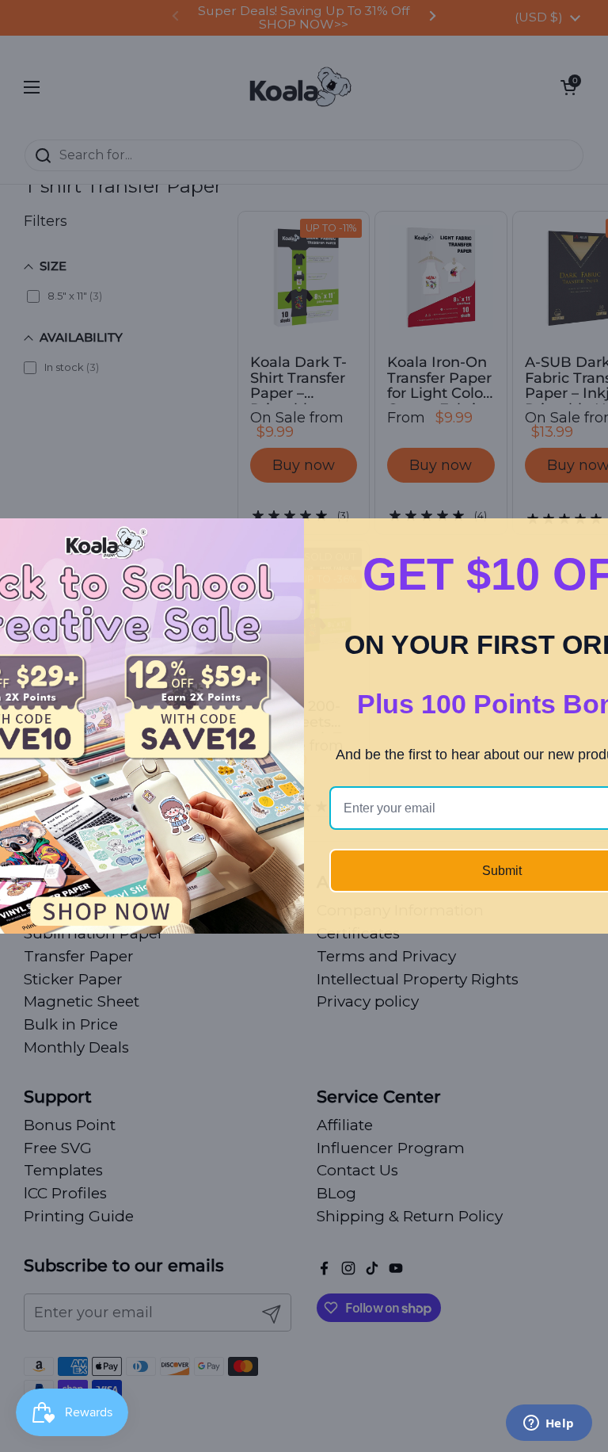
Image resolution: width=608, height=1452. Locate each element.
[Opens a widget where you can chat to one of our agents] (548, 1424)
